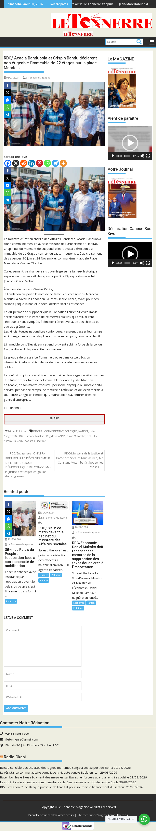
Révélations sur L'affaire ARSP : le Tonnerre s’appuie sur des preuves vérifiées (75, 4)
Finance (44, 574)
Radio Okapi (15, 757)
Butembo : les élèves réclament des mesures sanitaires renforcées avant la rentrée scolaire (64, 777)
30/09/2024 (47, 512)
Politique (21, 431)
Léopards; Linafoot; (35, 441)
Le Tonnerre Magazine (37, 77)
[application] (130, 143)
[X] (15, 163)
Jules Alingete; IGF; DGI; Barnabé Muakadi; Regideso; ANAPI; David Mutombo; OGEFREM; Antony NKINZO (51, 436)
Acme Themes (118, 815)
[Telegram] (55, 163)
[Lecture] (113, 156)
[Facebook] (7, 163)
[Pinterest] (39, 163)
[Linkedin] (31, 163)
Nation (11, 431)
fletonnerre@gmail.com (21, 739)
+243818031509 (17, 733)
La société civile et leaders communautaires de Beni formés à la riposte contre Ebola (59, 782)
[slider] (127, 156)
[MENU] (152, 41)
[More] (63, 163)
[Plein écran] (148, 156)
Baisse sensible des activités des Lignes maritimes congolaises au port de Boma (56, 767)
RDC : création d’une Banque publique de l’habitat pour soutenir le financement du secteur (62, 787)
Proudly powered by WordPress (51, 815)
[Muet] (142, 156)
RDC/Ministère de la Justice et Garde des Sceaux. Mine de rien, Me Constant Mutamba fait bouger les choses (79, 460)
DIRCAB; (38, 431)
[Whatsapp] (47, 163)
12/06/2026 (14, 539)
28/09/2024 (81, 527)
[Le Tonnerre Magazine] (78, 35)
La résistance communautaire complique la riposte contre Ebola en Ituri (49, 772)
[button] (130, 143)
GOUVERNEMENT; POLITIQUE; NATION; (66, 431)
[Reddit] (23, 163)
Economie (78, 602)
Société (44, 580)
